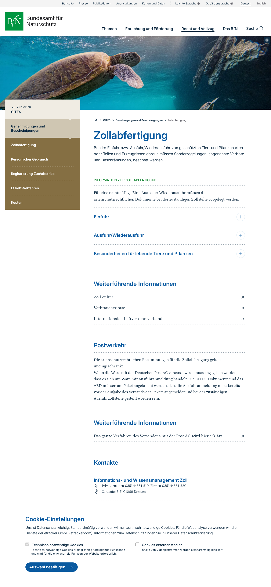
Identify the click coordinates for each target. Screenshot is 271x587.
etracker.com (81, 533)
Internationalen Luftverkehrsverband (128, 318)
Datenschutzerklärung (195, 533)
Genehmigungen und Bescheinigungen (139, 120)
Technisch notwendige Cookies (57, 545)
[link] (109, 29)
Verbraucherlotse (109, 308)
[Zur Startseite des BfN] (41, 21)
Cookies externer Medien (162, 545)
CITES (107, 120)
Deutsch (246, 3)
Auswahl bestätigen (47, 567)
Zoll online (104, 297)
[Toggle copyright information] (266, 40)
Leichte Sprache (185, 3)
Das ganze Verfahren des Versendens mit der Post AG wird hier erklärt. (158, 436)
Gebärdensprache (218, 3)
